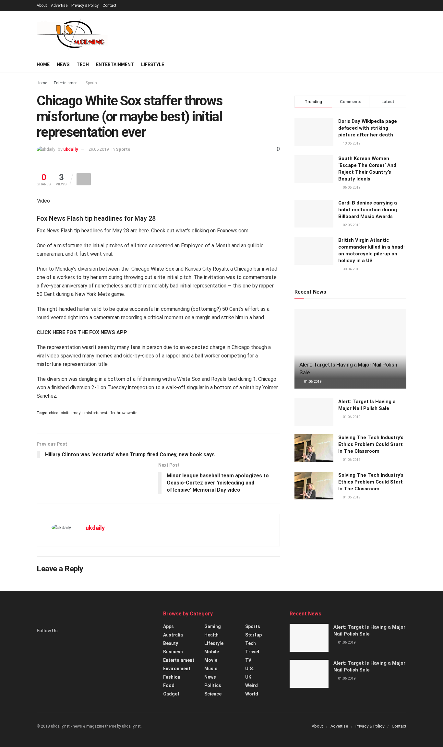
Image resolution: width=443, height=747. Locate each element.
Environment (176, 668)
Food (168, 685)
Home (43, 64)
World (251, 693)
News (63, 64)
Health (211, 634)
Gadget (171, 693)
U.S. (249, 668)
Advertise (59, 5)
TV (248, 660)
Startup (253, 634)
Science (213, 693)
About (42, 5)
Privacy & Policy (85, 5)
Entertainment (115, 64)
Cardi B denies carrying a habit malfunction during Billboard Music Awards (367, 209)
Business (173, 651)
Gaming (212, 626)
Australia (173, 634)
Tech (83, 64)
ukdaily (70, 149)
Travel (252, 651)
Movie (210, 660)
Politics (212, 685)
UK (248, 677)
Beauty (170, 643)
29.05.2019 (99, 149)
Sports (91, 83)
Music (210, 668)
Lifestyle (152, 64)
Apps (168, 626)
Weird (251, 685)
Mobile (211, 651)
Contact (109, 5)
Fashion (171, 677)
